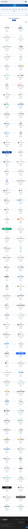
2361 (7, 525)
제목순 (13, 20)
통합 (4, 9)
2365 (6, 525)
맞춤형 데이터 (11, 5)
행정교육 (7, 9)
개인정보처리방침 (22, 519)
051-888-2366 (4, 525)
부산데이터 (7, 5)
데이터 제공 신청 (18, 5)
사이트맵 (26, 519)
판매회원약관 (17, 519)
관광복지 (13, 9)
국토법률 (14, 11)
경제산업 (10, 9)
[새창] (4, 520)
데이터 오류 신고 (23, 5)
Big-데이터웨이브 (4, 2)
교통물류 (19, 9)
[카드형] (25, 22)
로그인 (24, 1)
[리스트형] (27, 22)
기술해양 (26, 9)
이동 (26, 522)
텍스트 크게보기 (25, 5)
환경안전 (22, 9)
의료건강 (16, 9)
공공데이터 (4, 5)
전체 (1, 9)
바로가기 (7, 31)
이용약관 (14, 519)
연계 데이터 (14, 5)
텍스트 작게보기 (26, 5)
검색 (26, 14)
